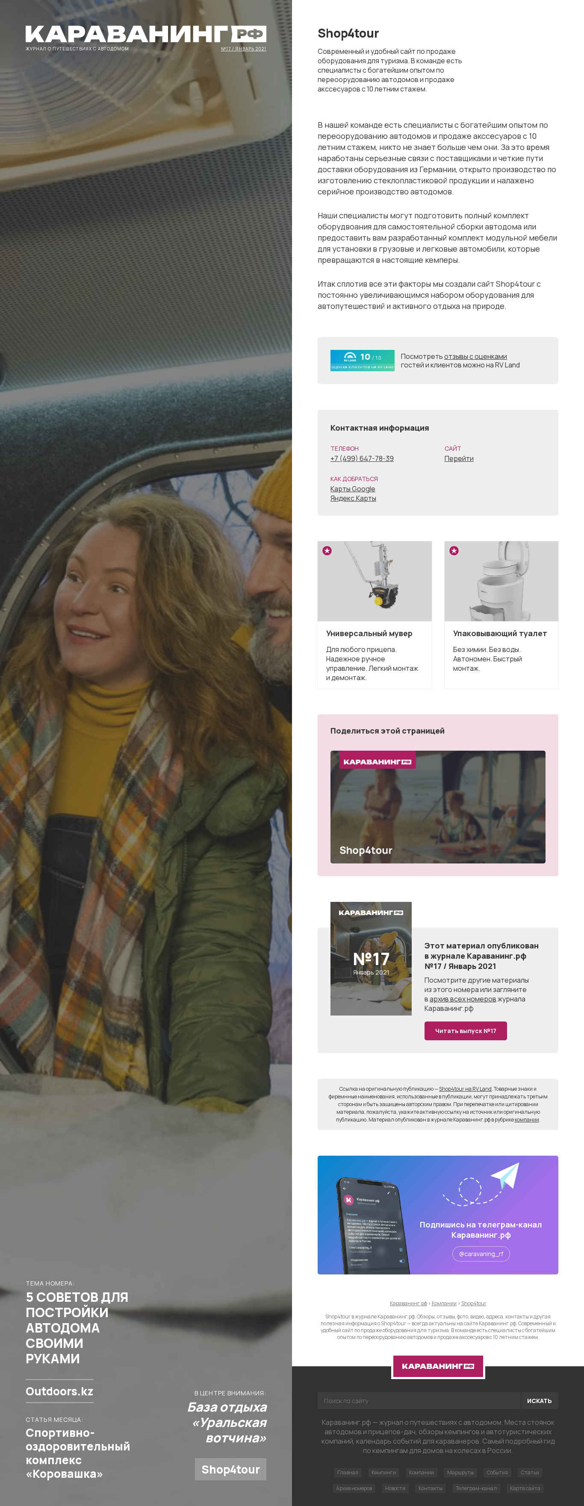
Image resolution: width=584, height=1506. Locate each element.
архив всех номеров (463, 999)
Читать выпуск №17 (465, 1031)
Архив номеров (354, 1488)
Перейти (459, 458)
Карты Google (352, 488)
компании (527, 1119)
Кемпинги (384, 1472)
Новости (395, 1488)
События (497, 1472)
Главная (347, 1472)
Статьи (530, 1472)
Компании (421, 1472)
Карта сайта (525, 1488)
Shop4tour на (465, 1088)
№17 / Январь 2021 (243, 48)
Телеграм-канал (476, 1488)
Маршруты (460, 1472)
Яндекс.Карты (353, 498)
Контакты (430, 1488)
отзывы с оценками (475, 356)
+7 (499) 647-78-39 (362, 458)
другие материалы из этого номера (477, 984)
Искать (539, 1401)
